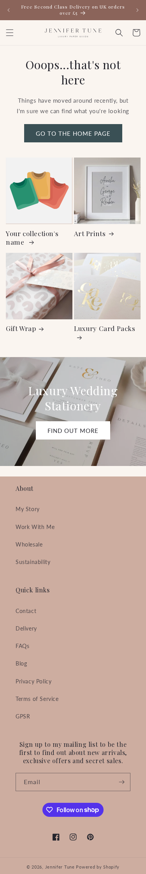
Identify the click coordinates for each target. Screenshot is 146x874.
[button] (9, 32)
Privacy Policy (33, 681)
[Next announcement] (137, 10)
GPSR (23, 716)
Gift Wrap (21, 328)
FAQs (22, 646)
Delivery (26, 628)
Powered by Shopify (98, 866)
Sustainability (33, 562)
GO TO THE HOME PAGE (73, 133)
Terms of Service (37, 698)
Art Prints (90, 233)
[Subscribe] (121, 782)
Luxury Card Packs (104, 328)
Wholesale (29, 544)
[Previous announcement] (8, 10)
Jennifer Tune (60, 866)
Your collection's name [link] (32, 237)
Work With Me (35, 527)
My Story (28, 509)
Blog (21, 663)
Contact (26, 611)
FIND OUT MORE (73, 430)
